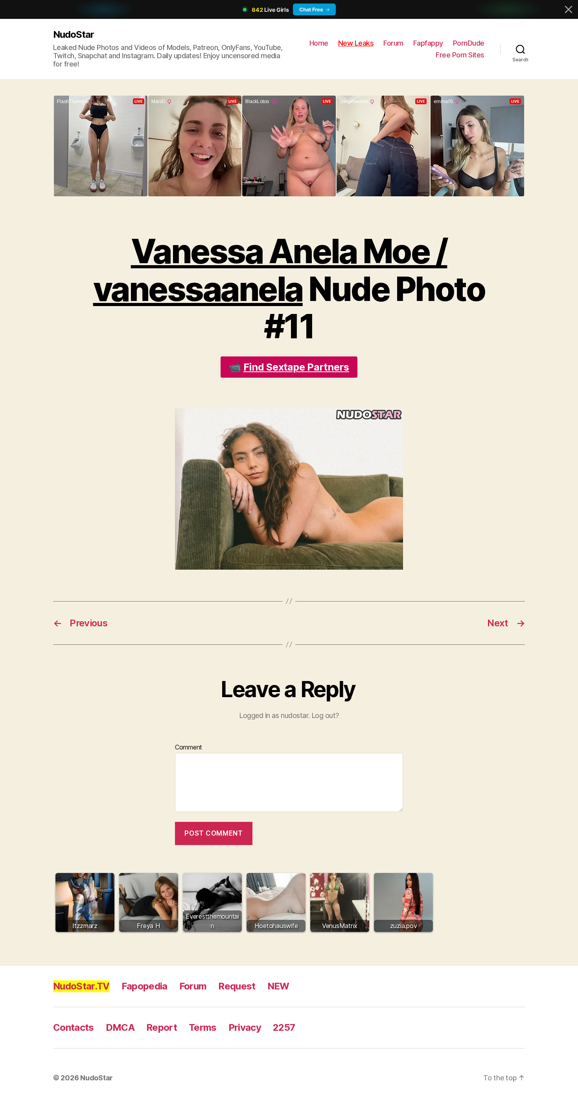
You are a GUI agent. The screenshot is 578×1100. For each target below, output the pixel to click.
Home (318, 43)
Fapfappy (428, 43)
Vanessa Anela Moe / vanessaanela (270, 270)
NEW (278, 986)
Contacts (73, 1027)
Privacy (244, 1027)
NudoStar (73, 34)
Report (161, 1027)
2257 (284, 1027)
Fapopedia (144, 986)
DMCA (120, 1027)
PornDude (468, 43)
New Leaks (356, 43)
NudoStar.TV (81, 986)
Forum (393, 43)
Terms (203, 1027)
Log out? (325, 715)
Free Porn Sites (460, 55)
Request (236, 986)
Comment (188, 747)
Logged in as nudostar (273, 715)
